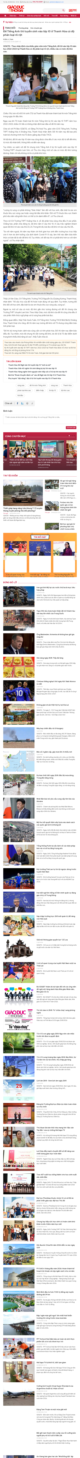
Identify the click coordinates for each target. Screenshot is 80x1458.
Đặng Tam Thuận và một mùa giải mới (52, 1410)
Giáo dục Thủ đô (73, 10)
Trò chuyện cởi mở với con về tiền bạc (54, 461)
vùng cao (54, 385)
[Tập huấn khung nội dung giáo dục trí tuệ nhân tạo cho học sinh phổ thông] (27, 449)
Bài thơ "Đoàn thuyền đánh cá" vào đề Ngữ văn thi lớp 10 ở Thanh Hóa (36, 375)
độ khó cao (65, 390)
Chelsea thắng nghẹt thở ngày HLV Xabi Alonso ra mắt (56, 682)
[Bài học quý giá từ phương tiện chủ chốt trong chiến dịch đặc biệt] (52, 527)
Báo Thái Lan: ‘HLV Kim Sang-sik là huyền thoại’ (63, 576)
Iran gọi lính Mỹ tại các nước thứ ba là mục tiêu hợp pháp (56, 589)
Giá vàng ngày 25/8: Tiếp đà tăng (50, 658)
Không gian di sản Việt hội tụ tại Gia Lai (53, 705)
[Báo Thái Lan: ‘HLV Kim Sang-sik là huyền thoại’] (64, 557)
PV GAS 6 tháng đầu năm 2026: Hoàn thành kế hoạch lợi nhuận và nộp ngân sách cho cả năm (55, 1270)
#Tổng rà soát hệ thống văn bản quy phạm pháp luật (47, 22)
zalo (22, 403)
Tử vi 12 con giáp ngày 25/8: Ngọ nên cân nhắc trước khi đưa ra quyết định (55, 1035)
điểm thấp (40, 390)
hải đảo (20, 395)
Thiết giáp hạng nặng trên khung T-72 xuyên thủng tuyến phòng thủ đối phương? (22, 509)
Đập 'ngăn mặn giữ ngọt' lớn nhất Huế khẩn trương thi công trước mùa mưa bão (54, 1317)
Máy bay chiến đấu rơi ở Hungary (50, 728)
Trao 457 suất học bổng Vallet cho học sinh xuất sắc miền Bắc (57, 1176)
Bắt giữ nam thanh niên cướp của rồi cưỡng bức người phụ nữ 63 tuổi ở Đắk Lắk (56, 1434)
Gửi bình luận (71, 427)
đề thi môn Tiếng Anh (38, 385)
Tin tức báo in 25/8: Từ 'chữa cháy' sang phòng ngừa (56, 1011)
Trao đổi (55, 16)
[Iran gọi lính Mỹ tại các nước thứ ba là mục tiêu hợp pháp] (18, 596)
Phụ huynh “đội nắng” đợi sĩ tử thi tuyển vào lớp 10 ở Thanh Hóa (34, 378)
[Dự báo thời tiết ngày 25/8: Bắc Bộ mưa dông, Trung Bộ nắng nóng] (18, 784)
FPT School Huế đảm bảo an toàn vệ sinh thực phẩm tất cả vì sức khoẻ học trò (55, 1340)
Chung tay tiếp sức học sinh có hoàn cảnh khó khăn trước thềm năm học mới (56, 1223)
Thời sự (21, 16)
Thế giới (5, 513)
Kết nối (46, 16)
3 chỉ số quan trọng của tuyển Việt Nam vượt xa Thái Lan (56, 964)
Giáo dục (13, 16)
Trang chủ (5, 16)
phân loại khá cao (24, 390)
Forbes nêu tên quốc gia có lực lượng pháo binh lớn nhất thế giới (68, 506)
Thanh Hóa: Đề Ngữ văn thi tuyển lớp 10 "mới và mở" (29, 365)
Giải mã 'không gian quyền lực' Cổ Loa (52, 940)
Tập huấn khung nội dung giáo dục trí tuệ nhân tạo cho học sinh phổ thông (25, 462)
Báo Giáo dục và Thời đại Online (15, 9)
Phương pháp (23, 28)
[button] (67, 435)
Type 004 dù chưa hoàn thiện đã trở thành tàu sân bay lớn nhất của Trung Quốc (56, 612)
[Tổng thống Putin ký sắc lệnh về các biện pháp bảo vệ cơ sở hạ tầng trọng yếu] (18, 855)
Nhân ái (73, 16)
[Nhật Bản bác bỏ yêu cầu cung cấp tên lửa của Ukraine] (18, 808)
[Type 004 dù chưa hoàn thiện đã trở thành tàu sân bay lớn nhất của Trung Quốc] (18, 620)
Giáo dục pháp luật (34, 16)
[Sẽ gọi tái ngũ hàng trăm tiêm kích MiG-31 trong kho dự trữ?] (52, 484)
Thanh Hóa (67, 385)
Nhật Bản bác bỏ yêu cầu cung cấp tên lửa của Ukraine (56, 800)
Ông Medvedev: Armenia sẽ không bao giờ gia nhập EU (55, 635)
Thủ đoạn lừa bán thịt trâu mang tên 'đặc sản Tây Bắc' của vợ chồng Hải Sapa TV (55, 1129)
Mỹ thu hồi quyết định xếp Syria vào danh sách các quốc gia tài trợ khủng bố (56, 823)
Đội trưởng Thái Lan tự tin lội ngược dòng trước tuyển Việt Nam (56, 870)
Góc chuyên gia (36, 28)
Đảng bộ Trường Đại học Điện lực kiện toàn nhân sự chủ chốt (56, 1105)
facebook (17, 403)
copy (32, 403)
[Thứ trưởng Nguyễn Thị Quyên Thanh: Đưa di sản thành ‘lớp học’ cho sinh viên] (40, 557)
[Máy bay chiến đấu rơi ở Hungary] (18, 737)
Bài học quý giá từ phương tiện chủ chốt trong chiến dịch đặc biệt (67, 528)
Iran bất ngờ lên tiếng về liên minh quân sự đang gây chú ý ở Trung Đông (15, 577)
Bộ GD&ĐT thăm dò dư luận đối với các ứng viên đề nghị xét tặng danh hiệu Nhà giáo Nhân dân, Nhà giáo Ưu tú (56, 989)
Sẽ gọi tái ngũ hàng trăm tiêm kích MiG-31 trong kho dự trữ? (68, 484)
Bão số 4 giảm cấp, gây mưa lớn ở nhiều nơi (54, 752)
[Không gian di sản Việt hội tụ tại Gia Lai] (18, 714)
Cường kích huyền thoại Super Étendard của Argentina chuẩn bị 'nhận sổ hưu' (55, 1387)
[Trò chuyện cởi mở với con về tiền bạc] (55, 449)
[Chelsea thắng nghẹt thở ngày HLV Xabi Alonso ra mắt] (18, 690)
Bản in (27, 403)
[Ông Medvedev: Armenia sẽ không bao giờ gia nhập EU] (18, 643)
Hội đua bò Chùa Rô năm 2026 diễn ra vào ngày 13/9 (56, 1246)
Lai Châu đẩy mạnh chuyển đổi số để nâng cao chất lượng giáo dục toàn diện (55, 1152)
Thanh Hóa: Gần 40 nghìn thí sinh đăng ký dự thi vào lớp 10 (32, 368)
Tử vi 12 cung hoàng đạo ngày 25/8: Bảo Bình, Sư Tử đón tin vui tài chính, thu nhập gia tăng (56, 1058)
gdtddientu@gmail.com (56, 2)
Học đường (64, 16)
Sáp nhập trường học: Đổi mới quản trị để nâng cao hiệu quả (56, 917)
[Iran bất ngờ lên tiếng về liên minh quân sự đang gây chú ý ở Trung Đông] (16, 557)
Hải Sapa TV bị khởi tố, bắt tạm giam (51, 1363)
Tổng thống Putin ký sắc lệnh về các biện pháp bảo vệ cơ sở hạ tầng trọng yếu (56, 847)
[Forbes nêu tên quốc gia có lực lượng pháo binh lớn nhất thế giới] (52, 506)
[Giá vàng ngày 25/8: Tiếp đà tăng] (18, 667)
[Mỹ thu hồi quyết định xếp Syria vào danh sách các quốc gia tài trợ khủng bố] (18, 831)
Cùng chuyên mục (15, 436)
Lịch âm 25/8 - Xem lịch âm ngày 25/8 (51, 1081)
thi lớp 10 (52, 390)
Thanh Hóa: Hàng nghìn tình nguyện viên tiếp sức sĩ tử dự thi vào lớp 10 (37, 372)
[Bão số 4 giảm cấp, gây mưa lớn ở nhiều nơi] (18, 761)
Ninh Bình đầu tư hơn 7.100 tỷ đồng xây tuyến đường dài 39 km (55, 1293)
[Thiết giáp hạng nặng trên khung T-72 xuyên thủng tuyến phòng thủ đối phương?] (23, 493)
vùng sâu (21, 385)
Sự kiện (9, 22)
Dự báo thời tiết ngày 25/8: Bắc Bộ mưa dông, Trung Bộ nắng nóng (55, 776)
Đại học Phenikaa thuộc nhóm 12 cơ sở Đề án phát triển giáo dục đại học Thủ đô (55, 1199)
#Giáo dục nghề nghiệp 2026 (22, 22)
